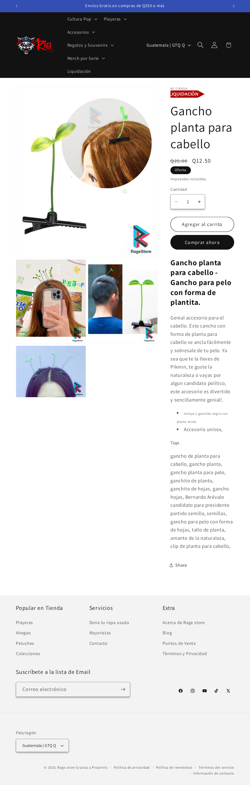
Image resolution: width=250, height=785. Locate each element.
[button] (81, 18)
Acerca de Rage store (184, 622)
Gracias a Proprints (91, 767)
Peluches (25, 643)
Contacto (98, 643)
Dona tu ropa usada (109, 622)
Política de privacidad (132, 767)
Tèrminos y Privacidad (185, 653)
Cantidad (178, 189)
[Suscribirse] (123, 689)
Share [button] (181, 565)
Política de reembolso (174, 767)
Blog (167, 633)
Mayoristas (100, 633)
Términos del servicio (216, 767)
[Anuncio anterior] (16, 6)
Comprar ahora (202, 242)
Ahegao (23, 633)
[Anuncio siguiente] (233, 6)
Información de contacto (213, 773)
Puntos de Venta (179, 643)
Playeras (24, 622)
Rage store (66, 767)
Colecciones (28, 653)
